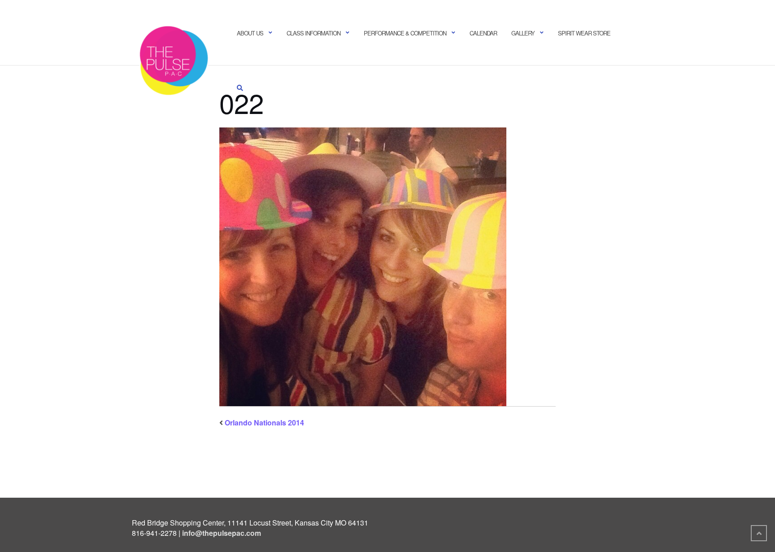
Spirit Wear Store (584, 33)
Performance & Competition (405, 33)
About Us (250, 33)
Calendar (483, 33)
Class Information (313, 33)
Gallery (523, 33)
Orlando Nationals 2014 (264, 422)
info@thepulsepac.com (221, 533)
